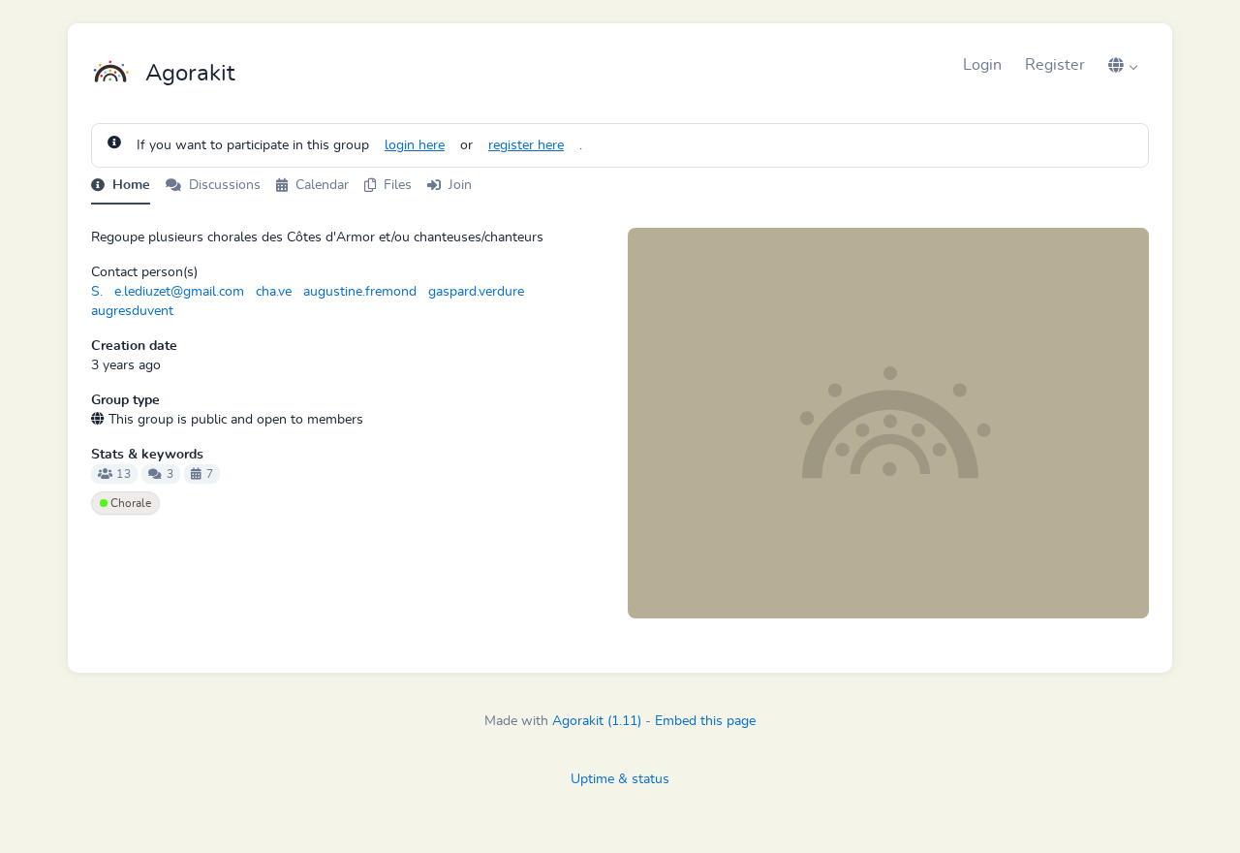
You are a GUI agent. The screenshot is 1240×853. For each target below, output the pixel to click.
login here (415, 145)
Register (1055, 65)
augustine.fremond (360, 292)
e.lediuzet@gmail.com (179, 292)
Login (982, 65)
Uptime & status (620, 779)
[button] (1123, 64)
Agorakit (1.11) (596, 721)
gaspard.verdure (476, 292)
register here (526, 145)
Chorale (129, 503)
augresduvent (132, 311)
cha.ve (274, 292)
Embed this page (705, 721)
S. (97, 292)
